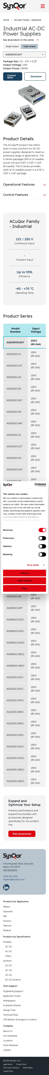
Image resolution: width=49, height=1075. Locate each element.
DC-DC (8, 946)
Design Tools (9, 1010)
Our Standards (10, 1035)
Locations (8, 1040)
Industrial (7, 911)
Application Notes (12, 996)
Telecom (7, 925)
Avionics (7, 921)
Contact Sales (11, 76)
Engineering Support (13, 991)
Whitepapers (9, 1000)
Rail (5, 916)
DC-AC (8, 975)
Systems (7, 960)
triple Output (29, 46)
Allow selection (24, 581)
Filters (8, 956)
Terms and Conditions (11, 1068)
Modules (7, 942)
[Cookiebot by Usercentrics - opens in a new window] (35, 484)
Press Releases (10, 1045)
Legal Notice (7, 1064)
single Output (12, 46)
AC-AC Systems (13, 979)
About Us (7, 1031)
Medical (7, 930)
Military (6, 906)
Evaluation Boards (12, 1005)
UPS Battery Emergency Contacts (20, 1019)
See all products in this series (18, 40)
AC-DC (8, 951)
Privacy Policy (21, 1064)
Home (6, 20)
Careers (7, 1050)
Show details (33, 565)
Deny (24, 588)
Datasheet (36, 76)
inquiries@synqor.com (14, 879)
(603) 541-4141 (10, 876)
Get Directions (10, 870)
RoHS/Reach (28, 1068)
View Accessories (22, 833)
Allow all (24, 573)
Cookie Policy (8, 1071)
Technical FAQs (10, 1014)
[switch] (42, 538)
